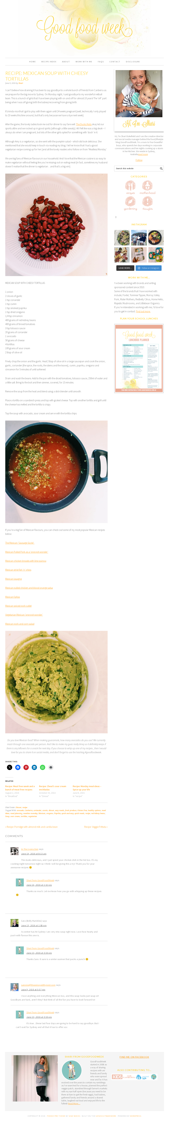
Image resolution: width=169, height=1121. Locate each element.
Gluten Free (82, 810)
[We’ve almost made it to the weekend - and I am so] (122, 255)
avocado (20, 810)
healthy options (94, 810)
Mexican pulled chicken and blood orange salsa (29, 587)
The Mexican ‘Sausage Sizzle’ (19, 542)
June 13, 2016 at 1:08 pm (34, 925)
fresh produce (70, 810)
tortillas (24, 816)
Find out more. (143, 311)
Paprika (57, 813)
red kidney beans (98, 813)
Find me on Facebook (134, 1057)
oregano (49, 813)
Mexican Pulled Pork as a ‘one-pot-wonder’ (26, 551)
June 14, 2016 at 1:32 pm (39, 884)
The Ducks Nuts (84, 124)
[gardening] (130, 204)
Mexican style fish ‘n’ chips (18, 569)
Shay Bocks (74, 1116)
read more (143, 154)
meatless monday (30, 813)
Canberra (29, 810)
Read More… (74, 1103)
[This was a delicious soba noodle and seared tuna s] (122, 237)
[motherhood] (147, 188)
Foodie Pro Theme (56, 1116)
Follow (139, 160)
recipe (24, 807)
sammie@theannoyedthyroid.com (38, 984)
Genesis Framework (106, 1116)
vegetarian (32, 816)
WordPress (135, 1116)
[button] (139, 359)
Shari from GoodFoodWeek (40, 880)
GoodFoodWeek (84, 16)
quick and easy (68, 813)
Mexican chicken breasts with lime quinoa (25, 560)
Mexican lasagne (13, 578)
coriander (37, 810)
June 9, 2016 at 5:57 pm (33, 989)
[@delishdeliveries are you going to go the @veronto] (139, 255)
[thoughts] (147, 204)
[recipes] (130, 188)
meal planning (16, 813)
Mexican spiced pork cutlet (18, 605)
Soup (7, 816)
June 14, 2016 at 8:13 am (33, 853)
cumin (45, 810)
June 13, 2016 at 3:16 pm (39, 952)
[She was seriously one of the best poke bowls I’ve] (156, 237)
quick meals (79, 813)
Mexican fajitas (12, 596)
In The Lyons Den (29, 849)
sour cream (15, 816)
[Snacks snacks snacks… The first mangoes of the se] (156, 255)
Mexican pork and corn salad (19, 623)
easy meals (59, 810)
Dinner (18, 807)
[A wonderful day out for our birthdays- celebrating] (139, 237)
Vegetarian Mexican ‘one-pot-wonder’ (24, 614)
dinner (51, 810)
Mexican (41, 813)
